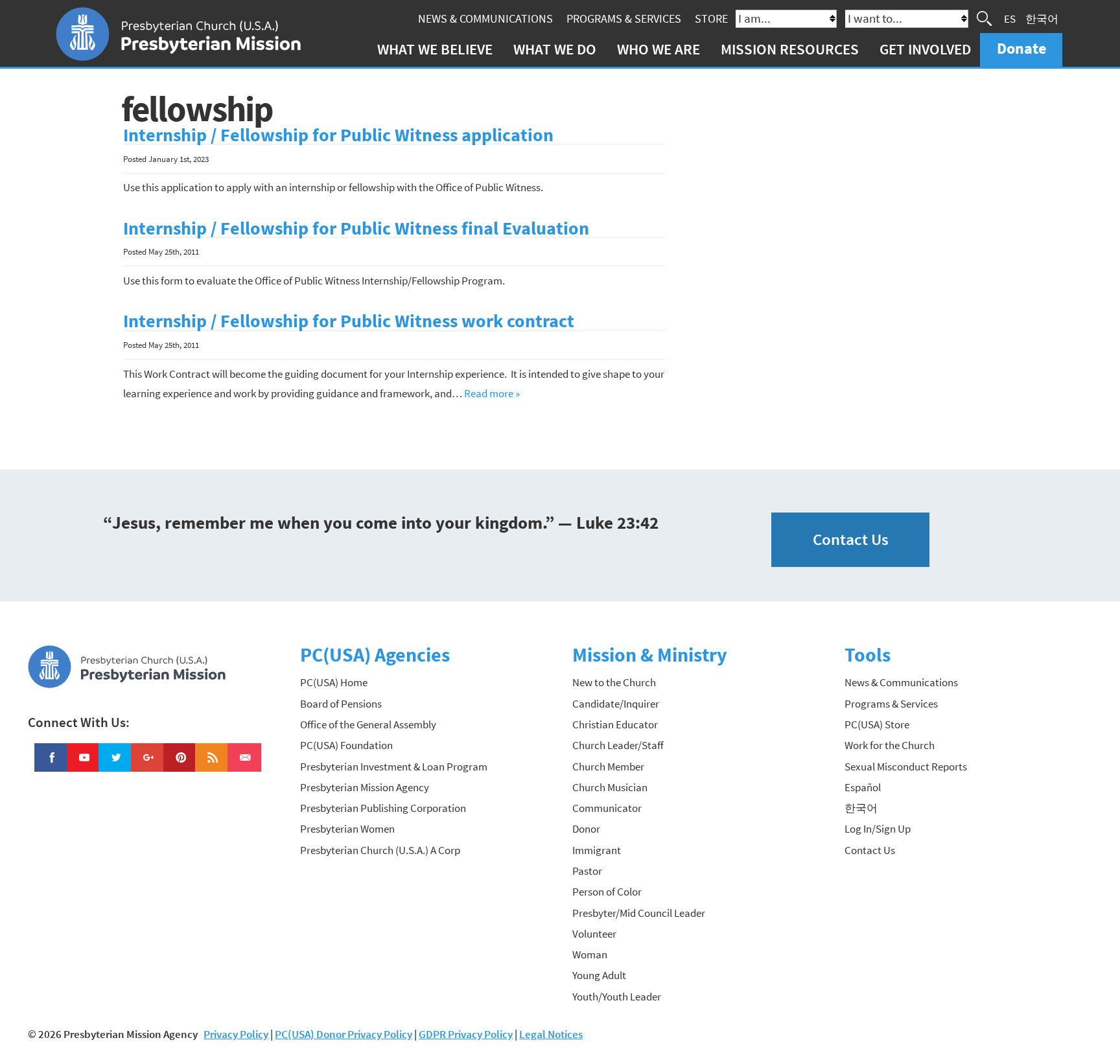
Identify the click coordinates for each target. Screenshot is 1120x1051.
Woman (589, 954)
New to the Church (614, 682)
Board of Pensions (341, 704)
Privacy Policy (236, 1034)
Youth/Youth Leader (616, 996)
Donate (1021, 48)
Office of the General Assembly (368, 724)
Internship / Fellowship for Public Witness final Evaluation (356, 228)
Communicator (607, 808)
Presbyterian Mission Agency (364, 787)
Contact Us (851, 539)
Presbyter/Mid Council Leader (638, 913)
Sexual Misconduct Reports (906, 766)
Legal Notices (551, 1034)
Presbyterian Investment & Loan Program (393, 766)
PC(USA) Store (877, 724)
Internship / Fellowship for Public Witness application (338, 135)
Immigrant (596, 850)
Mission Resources (790, 49)
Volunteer (594, 934)
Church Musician (610, 787)
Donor (586, 829)
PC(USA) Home (334, 682)
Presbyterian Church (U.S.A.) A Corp (380, 850)
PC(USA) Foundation (346, 745)
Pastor (587, 871)
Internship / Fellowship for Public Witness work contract (348, 321)
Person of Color (607, 891)
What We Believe (435, 49)
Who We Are (658, 49)
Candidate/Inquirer (615, 704)
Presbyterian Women (347, 829)
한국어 (1041, 18)
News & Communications (485, 18)
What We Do (554, 49)
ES (1010, 18)
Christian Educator (615, 724)
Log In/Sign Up (878, 829)
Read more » (492, 393)
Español (863, 787)
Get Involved (925, 49)
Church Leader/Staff (618, 745)
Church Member (608, 766)
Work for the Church (890, 745)
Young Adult (599, 975)
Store (711, 18)
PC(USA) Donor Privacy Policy (343, 1034)
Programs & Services (623, 18)
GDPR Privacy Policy (466, 1034)
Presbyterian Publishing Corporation (383, 808)
